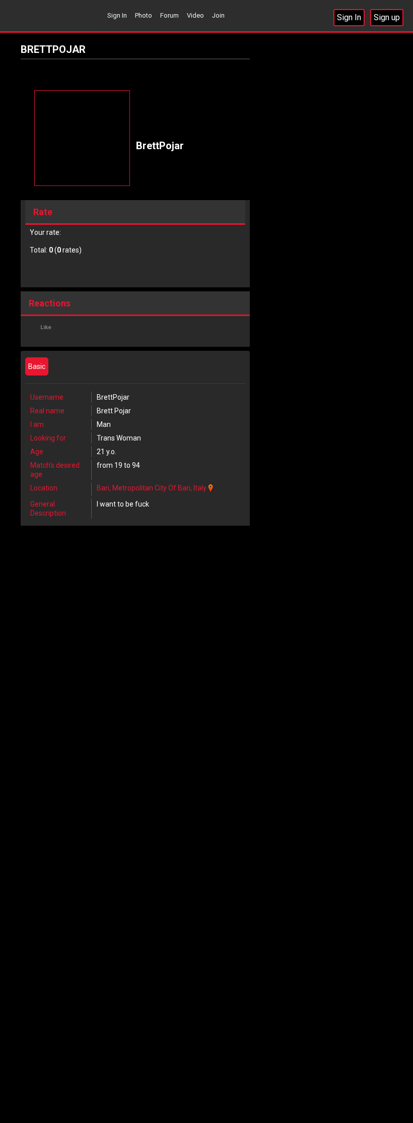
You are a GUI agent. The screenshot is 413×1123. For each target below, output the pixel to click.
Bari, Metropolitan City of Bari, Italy (151, 488)
